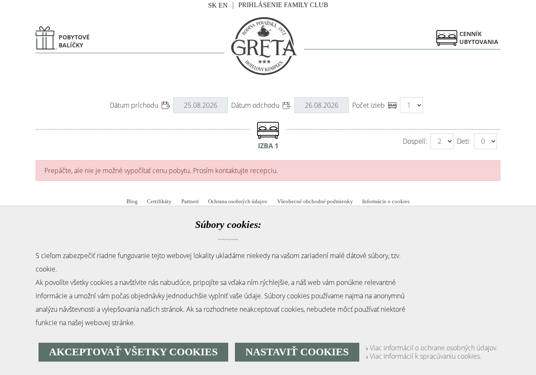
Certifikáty (159, 201)
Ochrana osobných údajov (238, 201)
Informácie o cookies (386, 201)
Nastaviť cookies (297, 351)
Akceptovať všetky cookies (133, 351)
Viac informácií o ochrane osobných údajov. (433, 347)
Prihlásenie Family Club (283, 4)
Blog (132, 201)
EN (223, 5)
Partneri (190, 201)
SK (212, 5)
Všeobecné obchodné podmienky (315, 201)
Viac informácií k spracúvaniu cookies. (425, 356)
